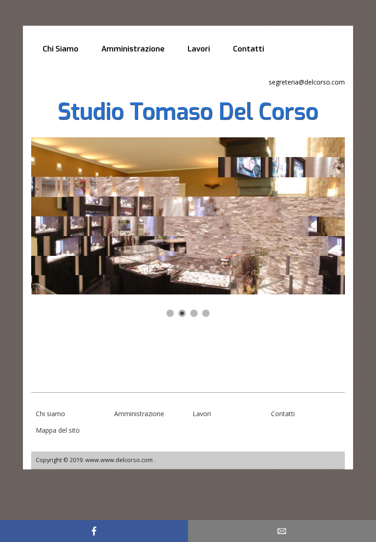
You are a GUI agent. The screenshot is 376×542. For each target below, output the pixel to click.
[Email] (282, 531)
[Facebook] (94, 531)
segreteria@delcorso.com (307, 82)
